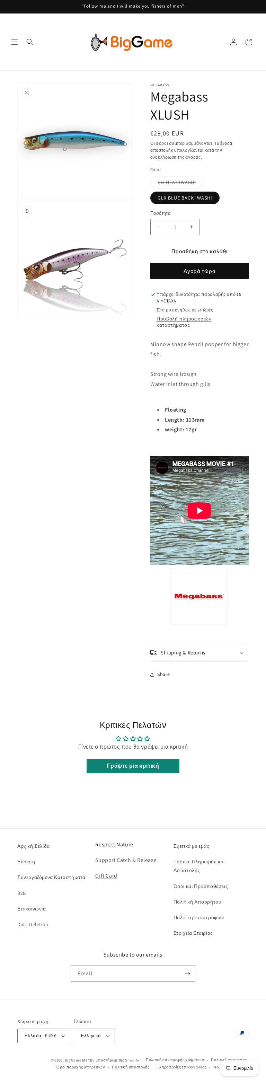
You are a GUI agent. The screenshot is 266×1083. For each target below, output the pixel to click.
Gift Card (106, 875)
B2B (21, 893)
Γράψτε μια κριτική (133, 765)
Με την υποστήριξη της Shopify (110, 1060)
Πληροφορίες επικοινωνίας (182, 1067)
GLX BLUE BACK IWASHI (185, 198)
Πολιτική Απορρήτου (198, 902)
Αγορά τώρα (200, 271)
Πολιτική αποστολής (131, 1067)
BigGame (73, 1060)
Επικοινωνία (31, 909)
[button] (14, 42)
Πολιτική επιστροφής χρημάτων (175, 1059)
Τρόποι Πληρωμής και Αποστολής (199, 866)
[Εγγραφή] (187, 974)
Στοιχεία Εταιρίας (193, 933)
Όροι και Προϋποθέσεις (201, 886)
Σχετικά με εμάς (192, 846)
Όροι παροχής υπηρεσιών (80, 1067)
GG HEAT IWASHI (180, 183)
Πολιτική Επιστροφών (199, 917)
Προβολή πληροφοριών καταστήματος (184, 322)
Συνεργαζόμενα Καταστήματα (51, 877)
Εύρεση (26, 862)
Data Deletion (32, 924)
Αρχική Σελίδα (33, 846)
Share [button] (163, 674)
